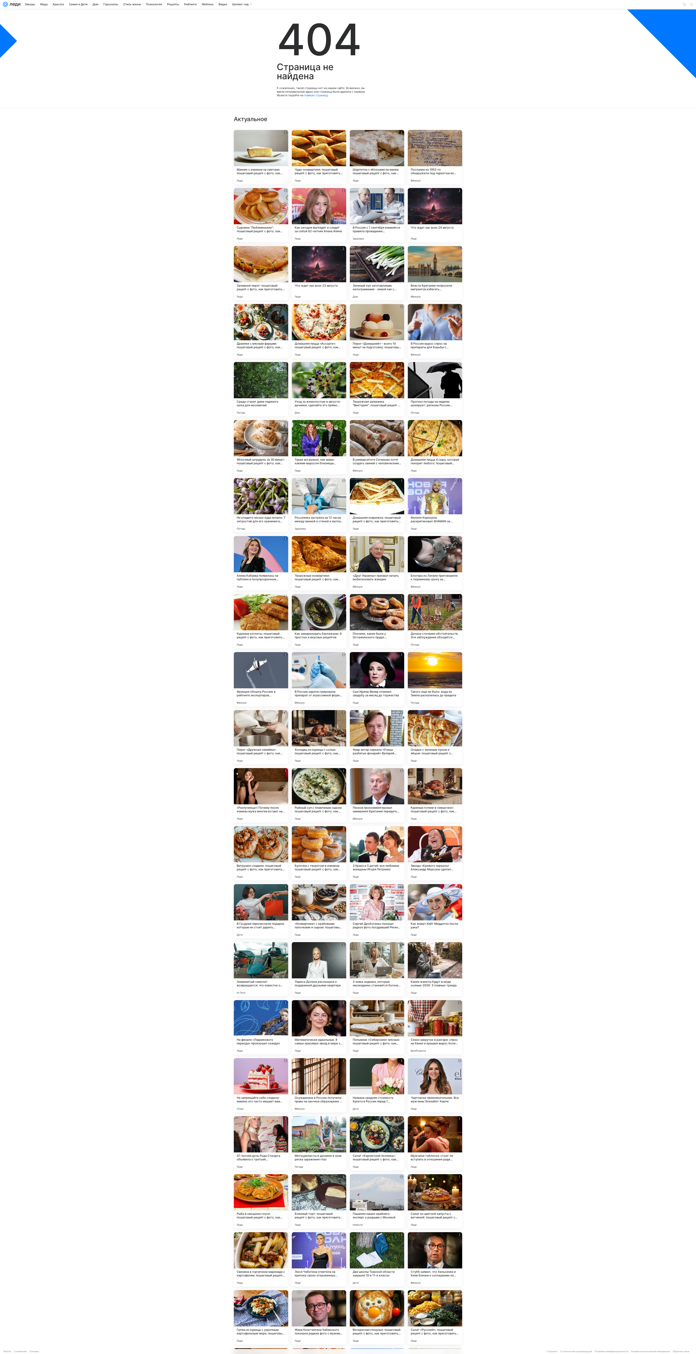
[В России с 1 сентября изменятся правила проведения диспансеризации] (377, 215)
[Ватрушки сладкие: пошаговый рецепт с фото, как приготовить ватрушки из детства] (261, 853)
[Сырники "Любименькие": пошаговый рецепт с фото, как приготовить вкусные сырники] (261, 215)
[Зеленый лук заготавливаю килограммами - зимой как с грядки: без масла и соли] (377, 273)
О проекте (552, 1351)
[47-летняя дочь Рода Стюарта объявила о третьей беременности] (261, 1143)
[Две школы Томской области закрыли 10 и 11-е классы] (377, 1259)
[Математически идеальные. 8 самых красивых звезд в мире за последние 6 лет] (319, 1027)
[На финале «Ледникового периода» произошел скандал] (261, 1027)
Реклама (34, 1351)
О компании (20, 1351)
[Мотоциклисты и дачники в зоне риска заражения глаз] (319, 1143)
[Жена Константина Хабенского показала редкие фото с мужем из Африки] (319, 1317)
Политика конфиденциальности (611, 1351)
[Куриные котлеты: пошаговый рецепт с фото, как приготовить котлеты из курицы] (261, 621)
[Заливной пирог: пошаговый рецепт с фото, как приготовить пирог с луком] (261, 273)
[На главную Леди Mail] (14, 4)
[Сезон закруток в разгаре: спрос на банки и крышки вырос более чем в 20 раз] (435, 1027)
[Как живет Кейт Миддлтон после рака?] (435, 911)
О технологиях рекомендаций (576, 1351)
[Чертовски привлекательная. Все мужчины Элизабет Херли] (435, 1085)
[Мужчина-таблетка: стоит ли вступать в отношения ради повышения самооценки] (435, 1143)
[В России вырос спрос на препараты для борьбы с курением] (435, 331)
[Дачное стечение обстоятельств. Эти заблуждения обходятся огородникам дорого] (435, 621)
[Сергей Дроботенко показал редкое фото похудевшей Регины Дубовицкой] (377, 911)
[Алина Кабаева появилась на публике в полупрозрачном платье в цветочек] (261, 563)
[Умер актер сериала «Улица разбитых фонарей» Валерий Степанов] (377, 737)
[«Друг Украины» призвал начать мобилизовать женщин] (377, 563)
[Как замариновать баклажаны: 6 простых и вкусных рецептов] (319, 621)
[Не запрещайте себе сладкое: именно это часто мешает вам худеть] (261, 1085)
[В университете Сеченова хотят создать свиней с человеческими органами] (377, 447)
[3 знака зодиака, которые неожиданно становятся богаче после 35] (377, 969)
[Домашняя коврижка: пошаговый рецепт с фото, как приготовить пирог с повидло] (377, 505)
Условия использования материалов (650, 1351)
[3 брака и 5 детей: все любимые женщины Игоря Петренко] (377, 853)
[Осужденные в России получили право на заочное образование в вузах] (319, 1085)
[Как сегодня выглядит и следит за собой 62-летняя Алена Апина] (319, 215)
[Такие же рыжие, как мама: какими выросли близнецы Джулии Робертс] (319, 447)
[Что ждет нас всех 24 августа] (435, 215)
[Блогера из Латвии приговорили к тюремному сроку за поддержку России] (435, 563)
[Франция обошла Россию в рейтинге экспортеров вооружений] (261, 679)
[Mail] (5, 4)
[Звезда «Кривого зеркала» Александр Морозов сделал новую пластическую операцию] (435, 853)
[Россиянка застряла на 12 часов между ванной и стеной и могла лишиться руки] (319, 505)
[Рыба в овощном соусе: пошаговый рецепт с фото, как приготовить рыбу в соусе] (261, 1201)
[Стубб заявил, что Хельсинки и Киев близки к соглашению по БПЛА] (435, 1259)
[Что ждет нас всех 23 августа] (319, 273)
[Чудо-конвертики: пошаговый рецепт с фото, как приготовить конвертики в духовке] (319, 157)
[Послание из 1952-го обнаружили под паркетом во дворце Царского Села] (435, 157)
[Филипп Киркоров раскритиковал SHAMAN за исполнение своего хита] (435, 505)
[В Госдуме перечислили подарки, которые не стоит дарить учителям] (261, 911)
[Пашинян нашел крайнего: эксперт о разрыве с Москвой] (377, 1201)
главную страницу (316, 95)
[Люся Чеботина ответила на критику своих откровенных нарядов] (319, 1259)
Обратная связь (681, 1351)
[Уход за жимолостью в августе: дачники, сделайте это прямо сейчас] (319, 389)
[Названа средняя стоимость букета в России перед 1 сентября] (377, 1085)
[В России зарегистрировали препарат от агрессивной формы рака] (319, 679)
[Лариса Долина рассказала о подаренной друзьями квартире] (319, 969)
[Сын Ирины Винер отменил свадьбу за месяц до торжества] (377, 679)
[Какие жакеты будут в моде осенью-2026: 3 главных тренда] (435, 969)
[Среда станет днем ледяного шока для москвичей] (261, 389)
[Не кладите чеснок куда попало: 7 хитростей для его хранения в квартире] (261, 505)
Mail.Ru (7, 1351)
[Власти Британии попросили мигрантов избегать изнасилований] (435, 273)
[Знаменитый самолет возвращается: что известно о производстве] (261, 969)
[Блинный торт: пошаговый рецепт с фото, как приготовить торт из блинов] (319, 1201)
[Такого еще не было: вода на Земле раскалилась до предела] (435, 679)
